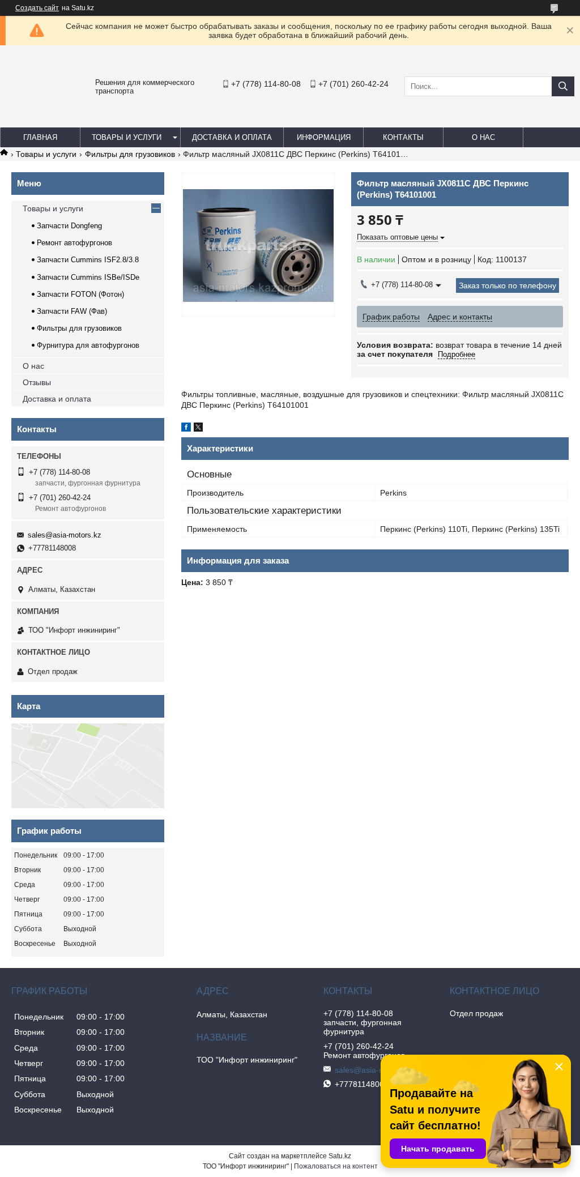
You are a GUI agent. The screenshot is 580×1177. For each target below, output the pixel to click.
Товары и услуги (126, 137)
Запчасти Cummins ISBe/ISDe (88, 277)
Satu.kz (340, 1156)
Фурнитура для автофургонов (88, 345)
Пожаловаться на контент (336, 1166)
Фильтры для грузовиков (130, 154)
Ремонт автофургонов (74, 242)
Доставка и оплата (232, 137)
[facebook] (186, 428)
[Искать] (563, 86)
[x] (198, 428)
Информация (324, 137)
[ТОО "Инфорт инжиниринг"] (34, 111)
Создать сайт (37, 8)
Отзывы (37, 382)
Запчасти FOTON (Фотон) (80, 294)
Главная (40, 137)
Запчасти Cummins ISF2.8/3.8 (88, 259)
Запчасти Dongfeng (69, 225)
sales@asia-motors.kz (64, 535)
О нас (483, 137)
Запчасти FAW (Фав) (72, 311)
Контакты (403, 137)
